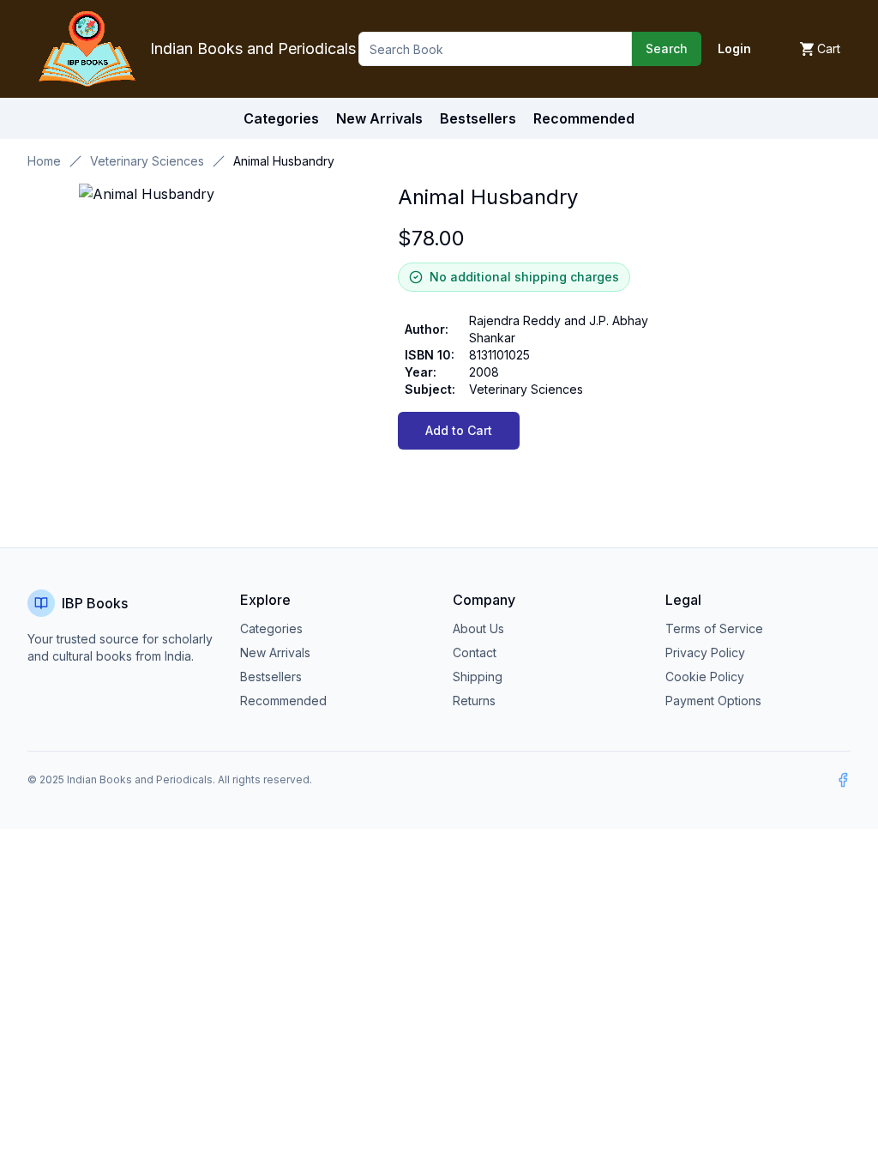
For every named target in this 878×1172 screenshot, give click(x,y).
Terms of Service (714, 628)
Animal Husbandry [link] (283, 161)
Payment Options (713, 700)
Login (734, 48)
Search (667, 48)
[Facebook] (843, 780)
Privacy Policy (705, 652)
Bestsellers (271, 676)
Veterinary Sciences (147, 161)
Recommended (283, 700)
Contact (474, 652)
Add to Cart (458, 430)
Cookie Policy (704, 676)
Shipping (477, 676)
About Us (478, 628)
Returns (474, 700)
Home (44, 161)
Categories (281, 118)
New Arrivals (275, 652)
